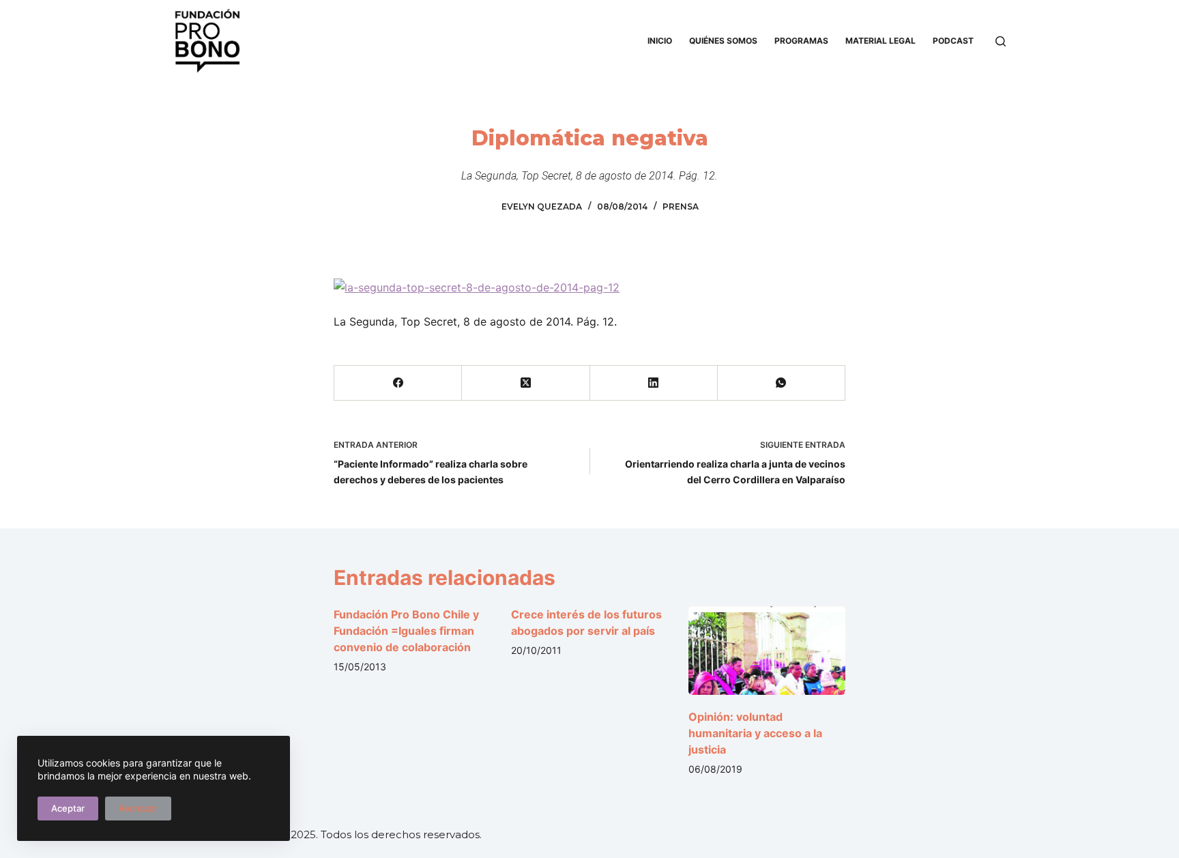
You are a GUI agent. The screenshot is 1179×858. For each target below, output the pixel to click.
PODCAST (953, 40)
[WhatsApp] (781, 383)
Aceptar (68, 808)
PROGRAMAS (801, 40)
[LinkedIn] (654, 383)
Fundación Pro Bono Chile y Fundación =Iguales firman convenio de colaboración (406, 630)
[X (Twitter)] (526, 383)
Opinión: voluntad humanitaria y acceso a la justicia (755, 733)
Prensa (681, 206)
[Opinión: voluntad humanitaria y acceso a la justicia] (766, 650)
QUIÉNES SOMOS (723, 40)
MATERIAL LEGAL (880, 40)
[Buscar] (1000, 41)
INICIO (659, 40)
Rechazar (138, 808)
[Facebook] (398, 383)
